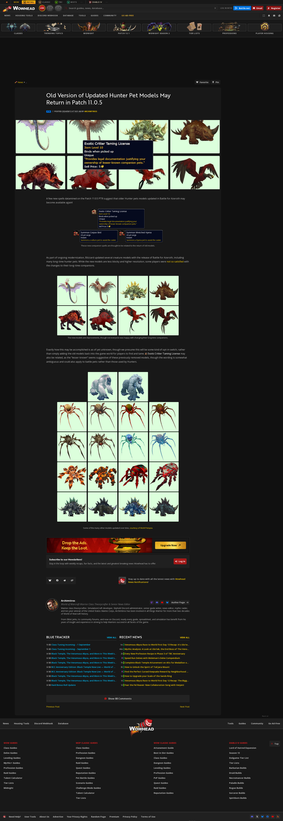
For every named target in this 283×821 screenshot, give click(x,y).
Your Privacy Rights (77, 816)
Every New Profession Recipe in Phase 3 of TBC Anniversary (155, 653)
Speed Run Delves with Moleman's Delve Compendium (152, 658)
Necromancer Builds (240, 778)
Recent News (130, 637)
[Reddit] (64, 580)
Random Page (98, 816)
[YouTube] (162, 602)
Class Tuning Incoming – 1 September (70, 644)
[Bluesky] (50, 580)
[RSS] (278, 816)
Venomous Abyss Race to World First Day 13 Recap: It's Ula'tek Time (157, 644)
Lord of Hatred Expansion (242, 747)
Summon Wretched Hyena (139, 232)
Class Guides (10, 747)
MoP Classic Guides (87, 742)
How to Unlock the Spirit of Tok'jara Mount (147, 667)
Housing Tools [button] (24, 15)
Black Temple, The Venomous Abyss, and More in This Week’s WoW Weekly (83, 662)
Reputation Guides (86, 773)
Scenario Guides (84, 783)
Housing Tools (21, 723)
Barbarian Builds (237, 768)
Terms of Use (148, 816)
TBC (60, 2)
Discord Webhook (48, 15)
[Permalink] (72, 580)
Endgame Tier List (239, 757)
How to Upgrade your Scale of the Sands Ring (148, 676)
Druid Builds (235, 773)
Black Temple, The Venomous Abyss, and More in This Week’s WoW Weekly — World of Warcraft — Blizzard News (83, 653)
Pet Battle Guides (85, 778)
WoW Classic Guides (165, 742)
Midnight (8, 788)
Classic (46, 2)
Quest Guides (83, 768)
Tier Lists (9, 783)
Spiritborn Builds (238, 798)
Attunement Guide (164, 747)
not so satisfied (175, 261)
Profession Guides (13, 768)
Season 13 (234, 752)
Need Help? (15, 816)
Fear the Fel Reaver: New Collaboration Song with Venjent (154, 685)
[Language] (279, 15)
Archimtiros (90, 111)
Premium (114, 816)
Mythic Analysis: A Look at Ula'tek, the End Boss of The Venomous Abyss (157, 649)
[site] (122, 580)
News (7, 15)
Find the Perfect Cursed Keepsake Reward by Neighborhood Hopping (157, 671)
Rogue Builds (236, 788)
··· (81, 2)
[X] (257, 816)
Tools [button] (82, 15)
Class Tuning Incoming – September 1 (70, 649)
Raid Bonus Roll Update (63, 685)
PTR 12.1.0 (50, 8)
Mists (74, 2)
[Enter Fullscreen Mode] (264, 15)
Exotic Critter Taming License (113, 211)
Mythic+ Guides (12, 763)
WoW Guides (10, 742)
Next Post (185, 706)
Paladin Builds (236, 783)
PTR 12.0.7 (58, 8)
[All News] (6, 2)
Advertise (58, 816)
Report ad (265, 716)
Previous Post (53, 706)
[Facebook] (57, 580)
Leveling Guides (12, 757)
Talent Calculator (13, 778)
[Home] (19, 8)
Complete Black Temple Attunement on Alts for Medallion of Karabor (157, 662)
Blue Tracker (58, 637)
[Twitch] (152, 602)
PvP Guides (159, 778)
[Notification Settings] (269, 15)
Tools (230, 723)
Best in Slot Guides (164, 752)
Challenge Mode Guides (88, 788)
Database (68, 15)
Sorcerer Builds (237, 793)
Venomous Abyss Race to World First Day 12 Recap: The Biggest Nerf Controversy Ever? (157, 680)
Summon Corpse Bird (91, 232)
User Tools (30, 816)
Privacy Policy (130, 816)
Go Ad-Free (128, 15)
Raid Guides (10, 773)
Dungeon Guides (84, 757)
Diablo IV (97, 2)
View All (111, 637)
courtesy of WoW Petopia (141, 528)
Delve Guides (10, 752)
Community (109, 15)
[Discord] (157, 602)
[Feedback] (274, 15)
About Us (44, 816)
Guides (94, 15)
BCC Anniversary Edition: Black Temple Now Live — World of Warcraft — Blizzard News (83, 667)
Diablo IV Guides (238, 742)
